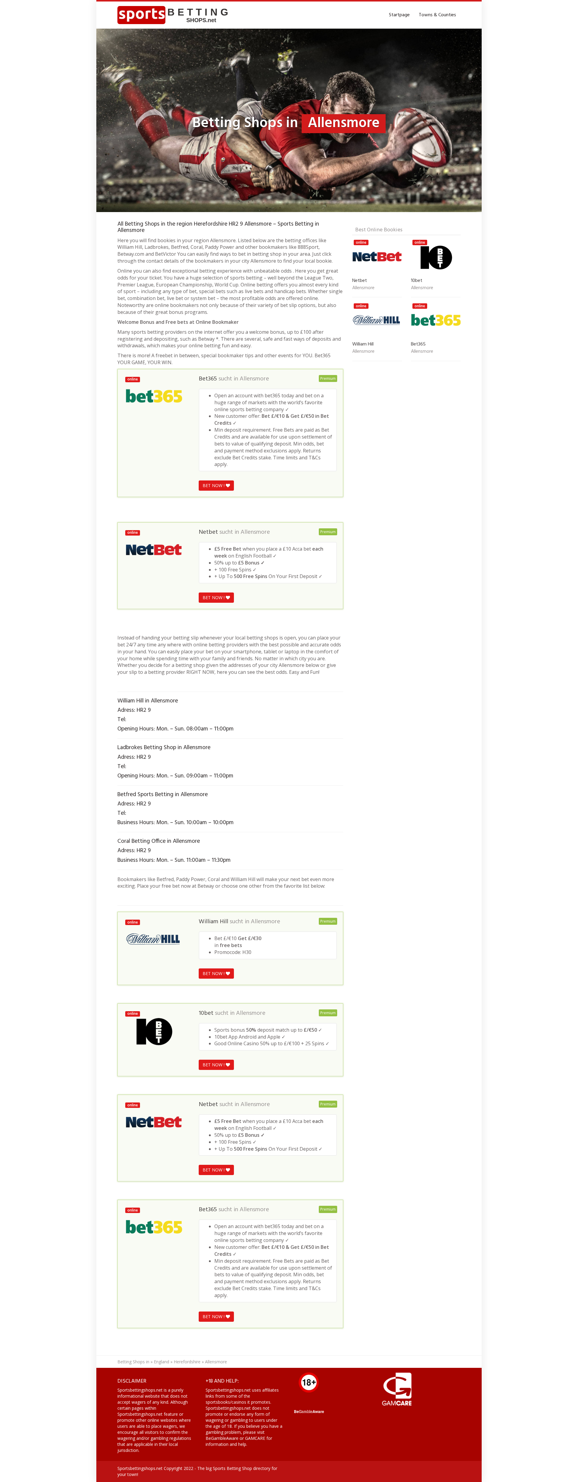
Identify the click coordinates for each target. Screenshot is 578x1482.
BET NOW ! (214, 485)
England (161, 1362)
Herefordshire (187, 1362)
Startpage (399, 15)
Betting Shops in (133, 1362)
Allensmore (254, 379)
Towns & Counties (437, 15)
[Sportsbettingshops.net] (175, 15)
